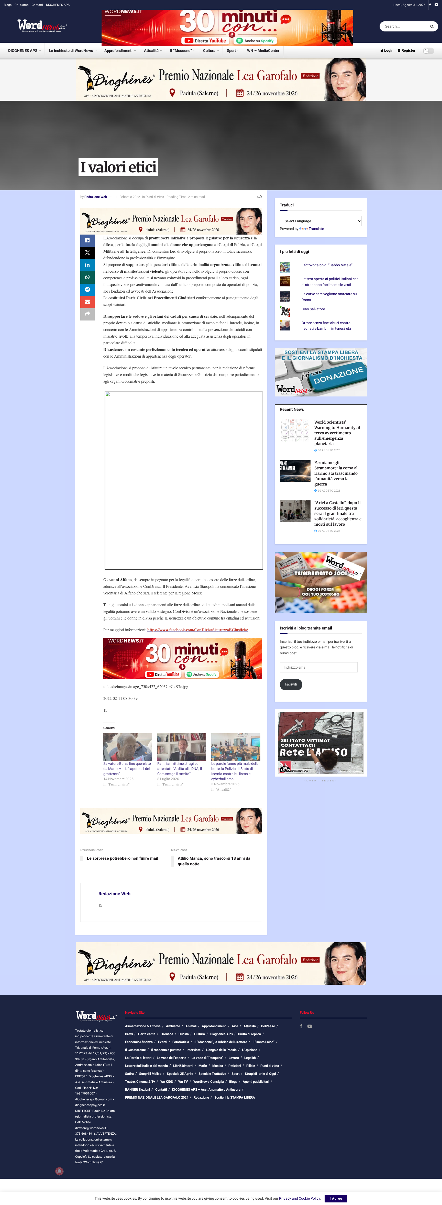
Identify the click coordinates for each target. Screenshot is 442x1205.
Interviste (193, 1049)
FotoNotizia (180, 1042)
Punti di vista (155, 196)
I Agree (336, 1198)
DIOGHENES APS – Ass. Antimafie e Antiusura (206, 1089)
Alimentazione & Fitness (143, 1026)
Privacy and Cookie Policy (299, 1198)
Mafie (202, 1065)
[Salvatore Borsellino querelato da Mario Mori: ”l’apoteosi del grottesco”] (127, 747)
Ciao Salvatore (313, 309)
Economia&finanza (139, 1042)
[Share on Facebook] (87, 241)
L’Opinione (249, 1049)
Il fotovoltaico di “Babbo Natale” (327, 265)
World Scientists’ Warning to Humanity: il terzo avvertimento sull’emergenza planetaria (337, 433)
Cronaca (167, 1034)
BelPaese (268, 1026)
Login (388, 50)
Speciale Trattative (212, 1073)
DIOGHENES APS (58, 5)
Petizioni (234, 1065)
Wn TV (183, 1081)
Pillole (250, 1065)
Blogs (8, 5)
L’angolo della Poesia (221, 1049)
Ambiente (173, 1026)
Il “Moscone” (181, 50)
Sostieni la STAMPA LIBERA (234, 1097)
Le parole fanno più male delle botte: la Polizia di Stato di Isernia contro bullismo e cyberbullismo (234, 771)
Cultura (209, 50)
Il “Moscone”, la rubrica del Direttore (220, 1042)
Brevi (129, 1034)
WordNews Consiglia (208, 1081)
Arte (235, 1026)
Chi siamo (22, 5)
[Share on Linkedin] (87, 265)
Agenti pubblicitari (256, 1081)
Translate (316, 228)
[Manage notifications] (59, 1171)
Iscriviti (291, 684)
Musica (217, 1065)
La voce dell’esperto (171, 1057)
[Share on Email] (87, 302)
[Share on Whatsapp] (87, 277)
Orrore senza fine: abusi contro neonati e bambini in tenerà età (326, 325)
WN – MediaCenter (263, 50)
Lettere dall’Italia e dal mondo (146, 1065)
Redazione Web (95, 196)
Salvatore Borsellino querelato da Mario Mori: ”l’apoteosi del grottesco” (127, 769)
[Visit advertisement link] (227, 26)
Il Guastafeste (135, 1049)
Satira (129, 1073)
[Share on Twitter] (87, 253)
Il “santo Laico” (263, 1042)
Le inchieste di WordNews (71, 50)
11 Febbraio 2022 (127, 196)
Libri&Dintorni (183, 1065)
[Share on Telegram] (87, 290)
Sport (231, 50)
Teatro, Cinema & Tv (140, 1081)
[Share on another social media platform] (87, 314)
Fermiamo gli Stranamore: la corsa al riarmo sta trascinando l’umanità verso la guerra (336, 473)
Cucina (184, 1034)
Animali (190, 1026)
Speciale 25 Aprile (180, 1073)
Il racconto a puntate (166, 1049)
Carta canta (146, 1034)
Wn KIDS (166, 1081)
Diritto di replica (249, 1034)
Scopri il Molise (150, 1073)
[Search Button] (433, 26)
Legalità (250, 1057)
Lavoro (234, 1057)
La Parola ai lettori (138, 1057)
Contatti (37, 5)
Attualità (151, 50)
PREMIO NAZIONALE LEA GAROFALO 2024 (156, 1097)
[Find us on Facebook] (430, 5)
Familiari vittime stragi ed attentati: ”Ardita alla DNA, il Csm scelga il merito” (179, 769)
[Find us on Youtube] (436, 5)
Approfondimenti (118, 50)
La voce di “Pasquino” (207, 1057)
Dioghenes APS (221, 1034)
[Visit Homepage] (36, 26)
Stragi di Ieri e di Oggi (260, 1073)
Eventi (162, 1042)
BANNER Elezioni (137, 1089)
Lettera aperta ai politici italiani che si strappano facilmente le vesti (330, 281)
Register (408, 50)
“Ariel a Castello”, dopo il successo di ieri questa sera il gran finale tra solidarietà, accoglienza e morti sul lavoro (337, 513)
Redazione (201, 1097)
